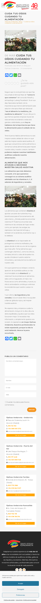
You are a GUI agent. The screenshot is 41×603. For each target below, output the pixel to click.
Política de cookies (9, 600)
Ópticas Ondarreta (11, 21)
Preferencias (20, 595)
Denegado (20, 589)
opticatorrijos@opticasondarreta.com (19, 491)
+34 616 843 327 (14, 488)
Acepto (20, 583)
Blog (20, 21)
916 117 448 (12, 457)
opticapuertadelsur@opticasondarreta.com (21, 462)
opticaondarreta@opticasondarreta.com (20, 431)
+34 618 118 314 (14, 516)
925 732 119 (12, 514)
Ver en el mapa (20, 435)
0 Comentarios (26, 68)
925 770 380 (13, 485)
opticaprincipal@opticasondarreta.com (20, 519)
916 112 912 (12, 426)
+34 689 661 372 (14, 429)
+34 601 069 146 (14, 460)
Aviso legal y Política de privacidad (26, 600)
